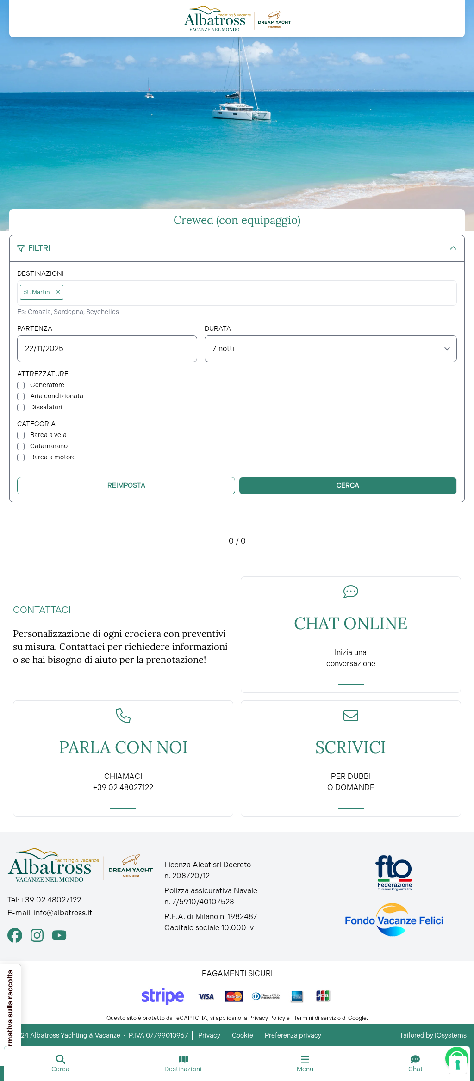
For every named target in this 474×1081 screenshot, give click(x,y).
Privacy (209, 1035)
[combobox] (260, 293)
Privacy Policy (267, 1018)
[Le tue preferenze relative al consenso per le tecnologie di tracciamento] (458, 1065)
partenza (34, 329)
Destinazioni (40, 274)
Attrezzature (43, 374)
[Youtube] (59, 935)
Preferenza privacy (293, 1035)
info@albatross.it (63, 912)
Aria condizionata (56, 396)
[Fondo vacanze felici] (393, 919)
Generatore (47, 385)
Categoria (36, 424)
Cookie (242, 1035)
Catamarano (49, 446)
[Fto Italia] (393, 873)
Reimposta (126, 485)
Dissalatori (46, 407)
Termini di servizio (317, 1018)
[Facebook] (14, 935)
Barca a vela (48, 435)
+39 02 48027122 (51, 900)
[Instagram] (37, 935)
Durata (218, 329)
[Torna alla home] (237, 18)
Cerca (348, 485)
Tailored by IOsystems (433, 1035)
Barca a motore (53, 457)
